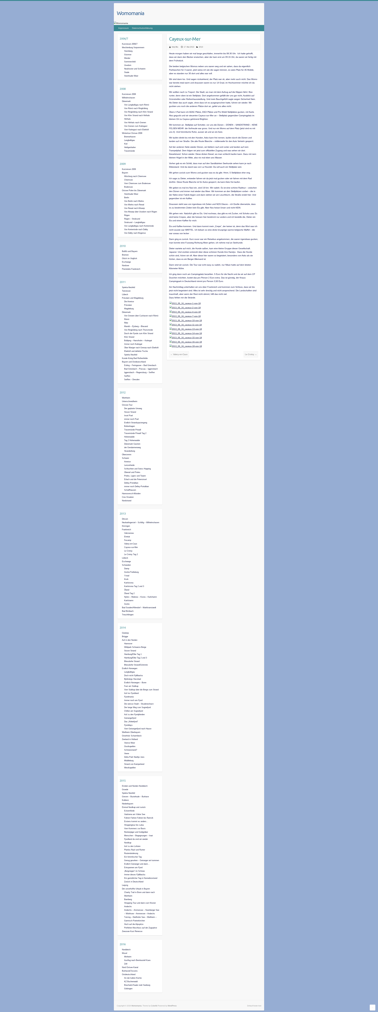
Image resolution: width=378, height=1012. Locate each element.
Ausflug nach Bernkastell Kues (137, 960)
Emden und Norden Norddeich (135, 786)
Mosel (124, 953)
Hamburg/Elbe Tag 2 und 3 (135, 658)
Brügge (125, 636)
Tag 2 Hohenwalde (132, 440)
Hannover (128, 643)
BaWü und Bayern (129, 251)
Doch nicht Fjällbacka (133, 675)
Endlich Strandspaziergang (135, 423)
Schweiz (125, 458)
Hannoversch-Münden (131, 493)
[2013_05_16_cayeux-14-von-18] (186, 333)
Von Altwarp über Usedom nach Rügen (140, 212)
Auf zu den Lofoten (132, 846)
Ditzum (125, 519)
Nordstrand (126, 501)
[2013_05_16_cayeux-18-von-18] (186, 346)
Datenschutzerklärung (142, 28)
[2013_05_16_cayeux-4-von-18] (185, 312)
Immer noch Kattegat (133, 344)
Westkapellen (130, 768)
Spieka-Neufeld (128, 287)
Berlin (126, 197)
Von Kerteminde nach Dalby (136, 229)
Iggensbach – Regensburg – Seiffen (139, 372)
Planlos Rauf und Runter (134, 850)
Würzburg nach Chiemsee (135, 176)
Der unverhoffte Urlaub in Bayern (136, 889)
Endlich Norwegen (129, 668)
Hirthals (127, 119)
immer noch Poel (131, 419)
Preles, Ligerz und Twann (135, 476)
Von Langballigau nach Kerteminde (139, 226)
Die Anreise (129, 301)
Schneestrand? (130, 750)
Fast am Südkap (131, 686)
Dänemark (126, 101)
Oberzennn (126, 454)
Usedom (127, 65)
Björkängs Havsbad (132, 679)
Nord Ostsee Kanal (130, 967)
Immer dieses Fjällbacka (134, 874)
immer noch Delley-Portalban (136, 486)
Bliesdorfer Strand (132, 661)
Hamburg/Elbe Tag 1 (133, 654)
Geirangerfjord (130, 718)
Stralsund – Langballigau (134, 222)
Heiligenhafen (130, 147)
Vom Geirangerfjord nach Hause (137, 729)
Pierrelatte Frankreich (131, 269)
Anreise (127, 462)
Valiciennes (129, 533)
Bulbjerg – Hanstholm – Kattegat (138, 340)
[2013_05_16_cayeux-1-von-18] (185, 303)
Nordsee (125, 265)
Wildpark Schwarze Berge (135, 647)
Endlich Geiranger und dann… (137, 864)
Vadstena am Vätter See (134, 814)
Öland (126, 590)
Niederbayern (127, 804)
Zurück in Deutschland (133, 882)
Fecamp (127, 540)
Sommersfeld (130, 62)
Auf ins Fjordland (131, 693)
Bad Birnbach (127, 611)
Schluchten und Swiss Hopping (137, 469)
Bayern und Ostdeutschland (134, 362)
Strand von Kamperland (134, 764)
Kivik (126, 579)
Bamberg (128, 899)
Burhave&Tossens (130, 971)
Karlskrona (128, 583)
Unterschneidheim (129, 401)
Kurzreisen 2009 (129, 169)
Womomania (130, 13)
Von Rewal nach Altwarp (134, 208)
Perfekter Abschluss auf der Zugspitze (140, 928)
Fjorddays (128, 725)
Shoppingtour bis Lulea (134, 825)
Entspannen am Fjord (133, 867)
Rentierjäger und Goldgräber (136, 832)
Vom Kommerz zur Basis (135, 828)
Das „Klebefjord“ (131, 721)
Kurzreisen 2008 (129, 94)
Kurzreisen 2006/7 (129, 44)
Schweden (126, 565)
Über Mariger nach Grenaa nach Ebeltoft (141, 347)
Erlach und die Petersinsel (135, 479)
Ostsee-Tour (127, 405)
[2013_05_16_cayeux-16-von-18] (186, 342)
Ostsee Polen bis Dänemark (134, 190)
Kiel (125, 144)
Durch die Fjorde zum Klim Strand (138, 333)
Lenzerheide (129, 465)
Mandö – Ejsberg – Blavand (136, 326)
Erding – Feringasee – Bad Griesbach (140, 365)
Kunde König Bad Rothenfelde (135, 358)
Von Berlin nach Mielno (134, 201)
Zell (125, 964)
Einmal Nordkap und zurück (134, 807)
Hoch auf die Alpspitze (133, 924)
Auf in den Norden (129, 640)
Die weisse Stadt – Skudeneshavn (139, 704)
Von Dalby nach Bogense (135, 233)
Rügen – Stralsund (132, 219)
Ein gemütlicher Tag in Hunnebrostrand (140, 878)
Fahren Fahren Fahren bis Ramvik (138, 818)
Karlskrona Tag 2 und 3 (134, 586)
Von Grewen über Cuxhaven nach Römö (141, 316)
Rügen (127, 215)
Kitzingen (126, 526)
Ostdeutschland (128, 974)
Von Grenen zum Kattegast (135, 126)
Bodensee (128, 187)
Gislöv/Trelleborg (131, 572)
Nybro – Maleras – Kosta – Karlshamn (140, 597)
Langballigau (129, 140)
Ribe (126, 323)
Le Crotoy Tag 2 (131, 554)
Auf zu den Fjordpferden (134, 714)
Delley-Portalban (131, 483)
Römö (126, 319)
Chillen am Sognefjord (133, 711)
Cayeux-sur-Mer (131, 547)
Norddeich (126, 949)
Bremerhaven (130, 137)
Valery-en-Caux (179, 354)
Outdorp (125, 633)
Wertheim (126, 398)
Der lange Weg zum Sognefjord (137, 707)
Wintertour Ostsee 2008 (132, 133)
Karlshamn (128, 600)
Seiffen (127, 376)
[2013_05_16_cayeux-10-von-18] (186, 320)
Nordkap (127, 843)
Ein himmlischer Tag (133, 857)
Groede (125, 789)
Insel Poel (128, 415)
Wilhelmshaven (128, 98)
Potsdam (128, 305)
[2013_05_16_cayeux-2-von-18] (185, 307)
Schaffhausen (130, 490)
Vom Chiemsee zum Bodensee (137, 183)
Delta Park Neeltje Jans (134, 757)
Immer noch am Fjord (133, 700)
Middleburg (128, 760)
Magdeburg (129, 308)
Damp (126, 568)
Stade (126, 72)
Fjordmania (129, 697)
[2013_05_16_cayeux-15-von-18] (186, 337)
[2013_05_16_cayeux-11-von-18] (186, 325)
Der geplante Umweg (133, 408)
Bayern (125, 173)
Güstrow (127, 54)
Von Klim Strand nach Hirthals (137, 115)
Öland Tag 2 (129, 593)
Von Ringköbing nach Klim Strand (138, 112)
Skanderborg (129, 451)
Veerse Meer (129, 743)
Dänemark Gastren (132, 444)
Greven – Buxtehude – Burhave (135, 796)
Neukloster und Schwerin (134, 69)
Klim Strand (129, 337)
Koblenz (125, 800)
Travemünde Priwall (132, 430)
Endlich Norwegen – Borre (135, 682)
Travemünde (129, 151)
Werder (127, 58)
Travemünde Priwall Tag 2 (135, 433)
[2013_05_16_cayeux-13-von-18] (186, 329)
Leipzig (125, 885)
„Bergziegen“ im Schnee (134, 871)
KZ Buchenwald (131, 981)
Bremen (125, 255)
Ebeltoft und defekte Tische (136, 351)
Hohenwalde (129, 437)
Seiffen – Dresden (132, 379)
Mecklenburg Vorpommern (133, 47)
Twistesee (126, 291)
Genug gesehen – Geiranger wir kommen (141, 860)
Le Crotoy (251, 354)
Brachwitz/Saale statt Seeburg (137, 985)
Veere (126, 753)
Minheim (127, 957)
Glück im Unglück (129, 258)
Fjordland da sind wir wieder (136, 839)
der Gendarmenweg (132, 447)
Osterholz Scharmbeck (132, 736)
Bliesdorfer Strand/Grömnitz (136, 665)
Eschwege (126, 262)
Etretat (127, 537)
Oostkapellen (129, 746)
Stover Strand (130, 412)
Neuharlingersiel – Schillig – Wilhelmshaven (140, 522)
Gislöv (127, 604)
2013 (201, 47)
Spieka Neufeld (130, 355)
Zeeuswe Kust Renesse (132, 931)
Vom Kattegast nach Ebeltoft (136, 129)
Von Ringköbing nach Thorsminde (138, 330)
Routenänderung (131, 853)
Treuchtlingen (127, 615)
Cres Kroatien (128, 497)
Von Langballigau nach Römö (136, 105)
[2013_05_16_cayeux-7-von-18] (185, 316)
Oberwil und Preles (132, 472)
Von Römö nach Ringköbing (136, 108)
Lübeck (125, 294)
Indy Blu (175, 47)
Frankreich (126, 529)
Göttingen (128, 988)
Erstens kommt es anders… (136, 821)
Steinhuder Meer (131, 76)
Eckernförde (129, 811)
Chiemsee (128, 180)
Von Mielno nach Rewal (134, 205)
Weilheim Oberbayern (131, 732)
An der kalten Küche (133, 978)
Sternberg (128, 51)
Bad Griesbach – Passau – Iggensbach (141, 369)
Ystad (126, 576)
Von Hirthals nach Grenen (135, 122)
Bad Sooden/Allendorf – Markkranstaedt (139, 607)
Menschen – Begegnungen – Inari (138, 835)
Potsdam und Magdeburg (132, 298)
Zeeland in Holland (130, 739)
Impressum (123, 28)
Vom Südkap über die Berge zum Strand (141, 690)
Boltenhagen (129, 426)
